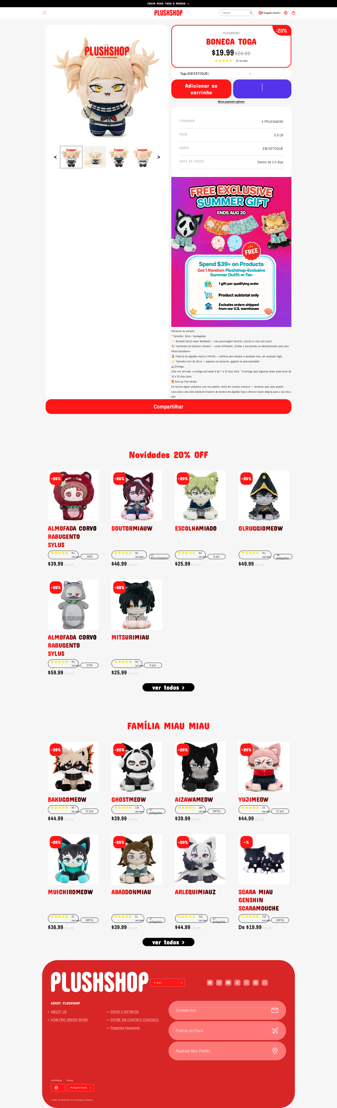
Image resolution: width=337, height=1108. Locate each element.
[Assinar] (181, 983)
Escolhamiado (196, 528)
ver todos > (168, 687)
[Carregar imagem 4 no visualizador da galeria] (143, 157)
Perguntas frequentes (125, 1027)
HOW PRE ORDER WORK (69, 1019)
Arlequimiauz (195, 891)
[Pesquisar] (251, 13)
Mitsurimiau (130, 637)
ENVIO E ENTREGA (124, 1011)
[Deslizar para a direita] (159, 157)
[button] (223, 61)
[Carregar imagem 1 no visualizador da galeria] (71, 157)
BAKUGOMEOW (67, 799)
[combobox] (237, 13)
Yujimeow (253, 799)
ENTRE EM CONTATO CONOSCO (134, 1019)
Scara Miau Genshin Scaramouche (259, 900)
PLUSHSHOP (63, 1100)
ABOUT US (59, 1011)
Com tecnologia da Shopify (81, 1100)
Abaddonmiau (131, 891)
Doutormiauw (131, 528)
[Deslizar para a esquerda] (55, 157)
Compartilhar (168, 406)
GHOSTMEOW (128, 799)
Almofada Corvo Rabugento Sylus (72, 536)
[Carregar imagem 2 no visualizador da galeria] (95, 157)
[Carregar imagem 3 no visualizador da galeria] (119, 157)
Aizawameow (194, 799)
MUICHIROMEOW (70, 891)
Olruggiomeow (261, 528)
